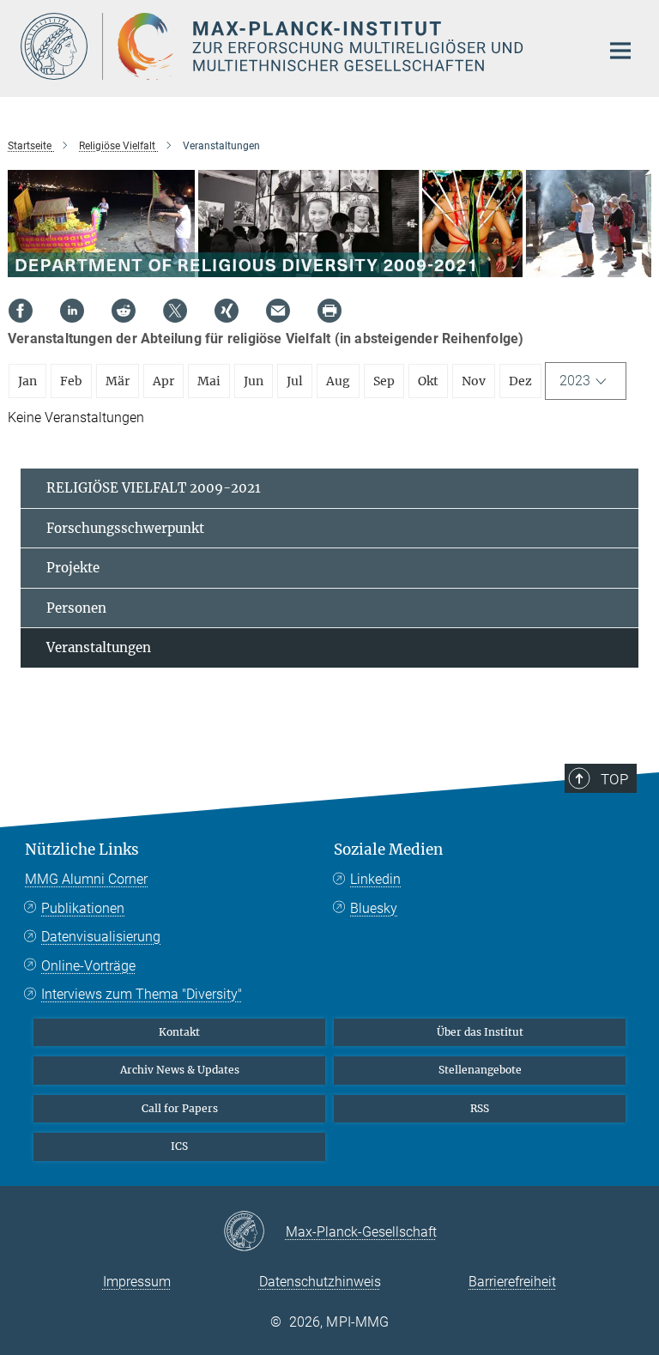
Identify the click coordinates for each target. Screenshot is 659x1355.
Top (614, 779)
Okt (428, 381)
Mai (209, 381)
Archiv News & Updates (179, 1069)
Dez (520, 381)
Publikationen (82, 908)
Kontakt (179, 1031)
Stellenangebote (480, 1069)
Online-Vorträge (88, 966)
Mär (118, 381)
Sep (384, 381)
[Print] (329, 311)
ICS (179, 1146)
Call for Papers (180, 1108)
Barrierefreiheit (512, 1281)
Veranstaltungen (98, 647)
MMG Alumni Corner (86, 879)
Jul (295, 381)
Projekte (73, 568)
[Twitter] (175, 311)
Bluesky (373, 908)
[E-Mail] (278, 311)
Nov (474, 381)
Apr (163, 381)
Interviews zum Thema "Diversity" (141, 994)
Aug (338, 381)
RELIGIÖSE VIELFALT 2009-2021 (153, 488)
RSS (479, 1108)
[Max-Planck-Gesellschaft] (254, 1232)
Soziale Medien (388, 849)
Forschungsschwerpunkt (125, 528)
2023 (574, 380)
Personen (76, 608)
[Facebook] (20, 311)
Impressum (137, 1281)
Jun (253, 381)
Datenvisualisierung (100, 937)
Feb (71, 381)
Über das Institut (480, 1031)
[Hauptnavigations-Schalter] (620, 50)
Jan (27, 381)
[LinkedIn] (72, 311)
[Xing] (226, 311)
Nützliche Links (82, 849)
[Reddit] (123, 311)
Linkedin (375, 879)
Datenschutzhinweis (320, 1281)
